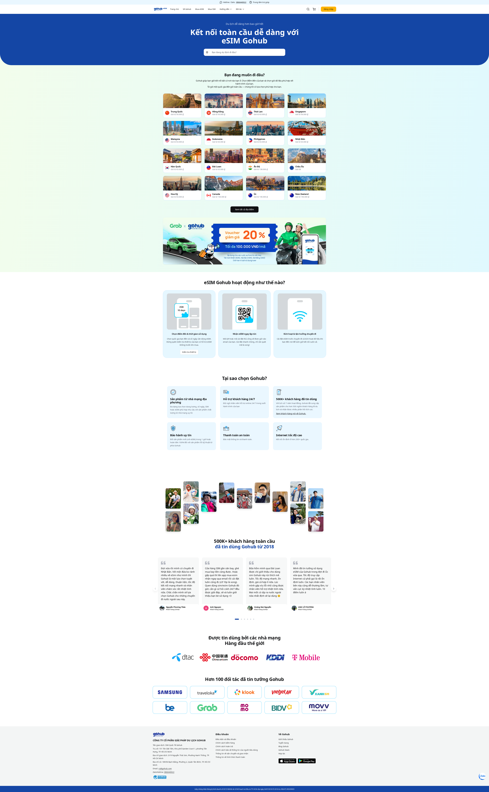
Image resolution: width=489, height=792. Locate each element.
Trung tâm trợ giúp (261, 2)
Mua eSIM (199, 9)
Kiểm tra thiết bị (189, 352)
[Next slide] (333, 588)
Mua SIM (212, 9)
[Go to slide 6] (253, 619)
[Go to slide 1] (237, 619)
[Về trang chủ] (160, 9)
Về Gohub (187, 9)
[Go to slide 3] (244, 619)
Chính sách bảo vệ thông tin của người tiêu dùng (237, 750)
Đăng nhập (328, 9)
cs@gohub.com (165, 768)
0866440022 (241, 2)
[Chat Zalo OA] (482, 776)
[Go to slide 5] (250, 619)
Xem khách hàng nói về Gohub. (291, 413)
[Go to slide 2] (241, 619)
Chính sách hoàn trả (224, 746)
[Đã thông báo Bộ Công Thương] (159, 777)
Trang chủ (174, 9)
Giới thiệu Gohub (286, 739)
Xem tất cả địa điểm (244, 209)
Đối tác (239, 9)
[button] (244, 52)
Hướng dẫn (224, 9)
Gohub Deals (284, 750)
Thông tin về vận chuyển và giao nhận (232, 753)
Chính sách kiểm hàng (225, 743)
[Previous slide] (155, 588)
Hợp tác (282, 753)
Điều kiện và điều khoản (226, 739)
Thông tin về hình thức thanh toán (230, 757)
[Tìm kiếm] (308, 9)
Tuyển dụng (284, 743)
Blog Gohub (284, 746)
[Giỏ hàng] (314, 9)
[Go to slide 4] (247, 619)
